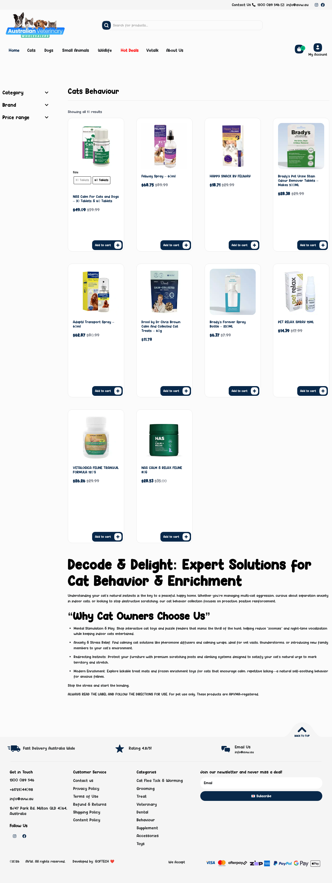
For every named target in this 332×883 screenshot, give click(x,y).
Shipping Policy (86, 812)
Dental (142, 812)
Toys (141, 843)
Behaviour (146, 819)
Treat (142, 796)
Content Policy (86, 819)
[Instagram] (316, 5)
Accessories (148, 835)
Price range (15, 117)
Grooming (146, 788)
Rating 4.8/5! (140, 748)
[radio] (82, 180)
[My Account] (318, 47)
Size (75, 172)
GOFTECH (102, 861)
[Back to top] (302, 729)
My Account (317, 54)
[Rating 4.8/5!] (119, 748)
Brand (9, 105)
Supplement (147, 828)
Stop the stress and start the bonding (98, 685)
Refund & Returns (89, 804)
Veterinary (147, 804)
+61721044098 (21, 789)
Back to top (302, 735)
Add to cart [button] (171, 245)
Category (12, 92)
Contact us (83, 780)
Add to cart (103, 245)
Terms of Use (85, 796)
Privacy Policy (86, 788)
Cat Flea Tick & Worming (160, 780)
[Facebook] (323, 5)
